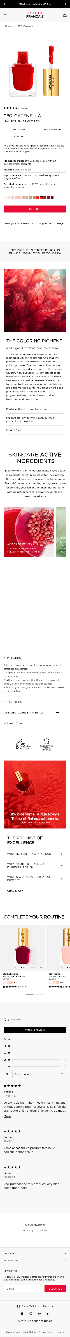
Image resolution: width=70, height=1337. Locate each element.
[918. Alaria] (30, 197)
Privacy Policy (45, 1332)
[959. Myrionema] (9, 197)
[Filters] (7, 1074)
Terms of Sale (13, 1332)
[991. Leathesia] (16, 197)
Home (8, 26)
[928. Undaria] (26, 197)
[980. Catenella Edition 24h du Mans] (37, 197)
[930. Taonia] (12, 197)
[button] (11, 108)
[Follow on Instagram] (30, 1313)
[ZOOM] (65, 95)
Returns (60, 1332)
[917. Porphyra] (52, 197)
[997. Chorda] (34, 197)
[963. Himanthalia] (19, 197)
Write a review (35, 1029)
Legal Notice (29, 1332)
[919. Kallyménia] (48, 197)
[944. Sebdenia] (5, 197)
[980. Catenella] (41, 197)
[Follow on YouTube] (39, 1313)
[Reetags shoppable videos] (35, 610)
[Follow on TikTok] (47, 1313)
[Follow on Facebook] (22, 1313)
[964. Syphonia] (44, 197)
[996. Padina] (23, 197)
